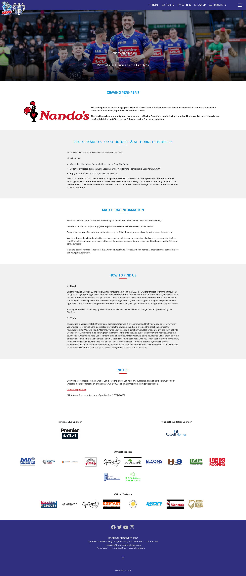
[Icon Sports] (154, 505)
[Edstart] (112, 505)
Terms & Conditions (118, 548)
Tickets (170, 5)
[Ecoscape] (133, 463)
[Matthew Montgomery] (112, 478)
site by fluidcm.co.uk (123, 570)
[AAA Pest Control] (28, 463)
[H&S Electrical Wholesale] (175, 463)
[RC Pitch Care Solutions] (133, 478)
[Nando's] (175, 505)
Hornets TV (219, 5)
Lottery (186, 5)
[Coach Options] (112, 463)
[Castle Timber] (91, 463)
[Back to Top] (123, 558)
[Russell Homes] (176, 434)
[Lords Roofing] (217, 463)
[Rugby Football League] (196, 505)
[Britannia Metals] (49, 463)
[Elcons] (154, 463)
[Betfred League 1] (49, 505)
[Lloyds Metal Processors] (196, 463)
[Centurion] (70, 505)
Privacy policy (102, 548)
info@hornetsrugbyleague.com (126, 544)
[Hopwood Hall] (133, 505)
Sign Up (201, 5)
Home (155, 5)
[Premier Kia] (70, 434)
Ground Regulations (76, 389)
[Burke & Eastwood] (70, 463)
